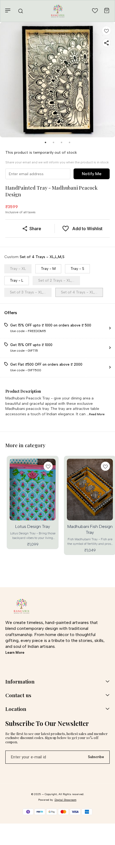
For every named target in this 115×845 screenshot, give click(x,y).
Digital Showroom (65, 800)
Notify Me (91, 173)
